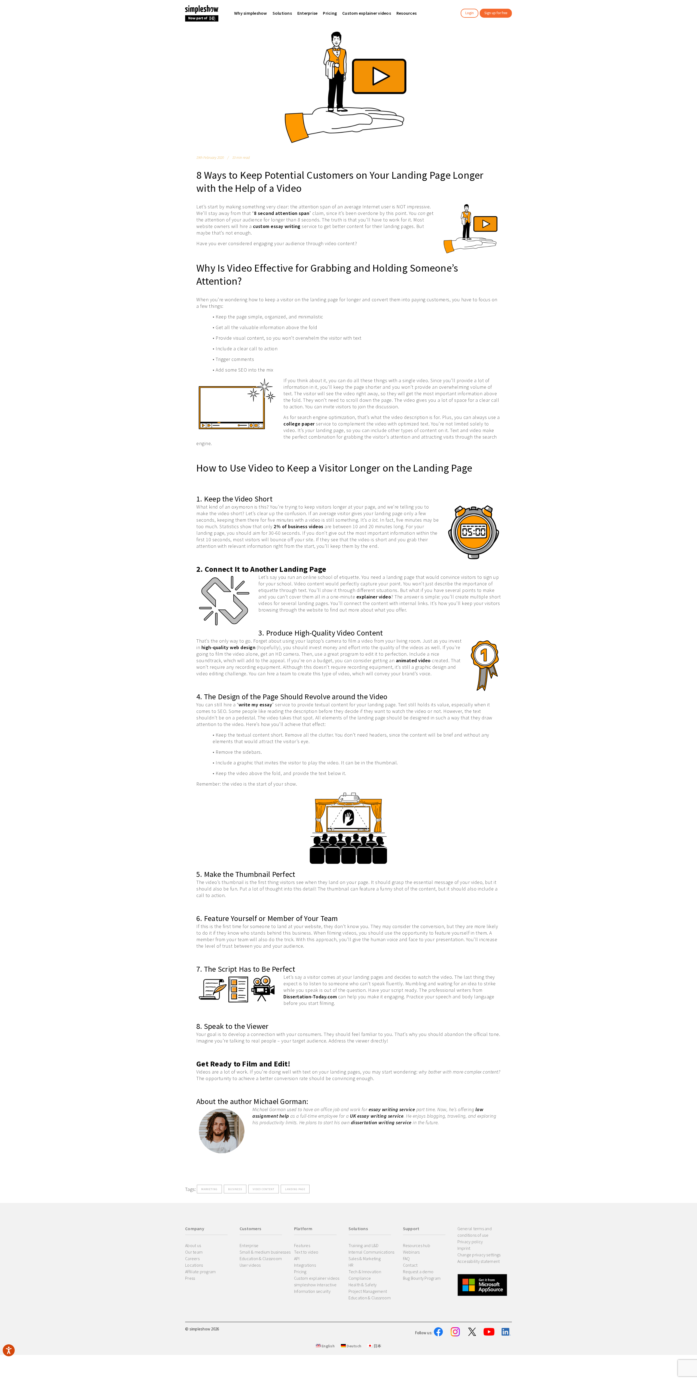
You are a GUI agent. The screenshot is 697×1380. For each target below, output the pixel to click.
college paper (299, 424)
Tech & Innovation (364, 1271)
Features (302, 1245)
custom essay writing (277, 226)
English (328, 1345)
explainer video (373, 597)
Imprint (463, 1248)
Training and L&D (363, 1245)
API (297, 1258)
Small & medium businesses (265, 1252)
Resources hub (416, 1245)
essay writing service (392, 1109)
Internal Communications (371, 1252)
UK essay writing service (376, 1116)
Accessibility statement (478, 1261)
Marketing (209, 1189)
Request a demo (418, 1271)
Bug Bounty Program (422, 1278)
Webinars (411, 1252)
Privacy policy (470, 1241)
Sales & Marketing (364, 1258)
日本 (376, 1345)
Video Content (263, 1189)
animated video (413, 660)
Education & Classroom (261, 1258)
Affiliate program (200, 1271)
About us (193, 1245)
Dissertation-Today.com (310, 996)
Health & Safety (362, 1284)
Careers (192, 1258)
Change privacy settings (479, 1254)
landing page (295, 1189)
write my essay (255, 704)
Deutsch (353, 1345)
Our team (194, 1252)
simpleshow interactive (315, 1284)
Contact (410, 1265)
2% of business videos (298, 526)
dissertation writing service (381, 1122)
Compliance (359, 1278)
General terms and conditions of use (474, 1232)
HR (351, 1265)
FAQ (406, 1258)
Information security (312, 1291)
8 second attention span (282, 213)
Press (190, 1278)
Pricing (300, 1271)
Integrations (305, 1265)
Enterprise (249, 1245)
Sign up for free (495, 13)
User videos (250, 1265)
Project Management (367, 1291)
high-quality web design (228, 647)
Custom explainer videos (317, 1278)
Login (469, 13)
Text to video (306, 1252)
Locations (194, 1265)
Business (235, 1189)
